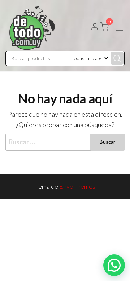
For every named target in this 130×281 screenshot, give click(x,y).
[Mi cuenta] (94, 27)
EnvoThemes (77, 186)
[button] (119, 28)
